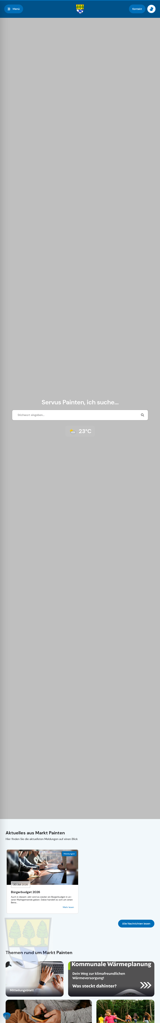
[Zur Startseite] (80, 9)
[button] (7, 1016)
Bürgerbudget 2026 (25, 892)
